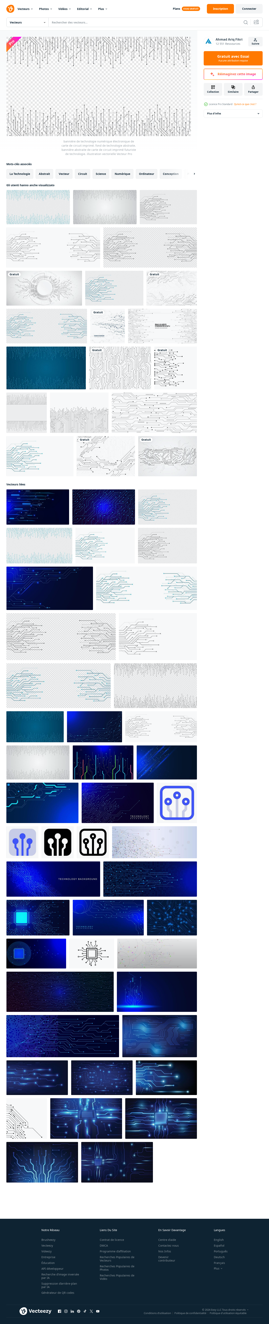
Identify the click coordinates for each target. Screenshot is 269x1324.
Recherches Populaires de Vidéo (117, 1277)
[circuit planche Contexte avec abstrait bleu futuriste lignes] (159, 1036)
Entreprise (48, 1257)
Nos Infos (164, 1251)
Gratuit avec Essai (233, 58)
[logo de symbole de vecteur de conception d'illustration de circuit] (175, 368)
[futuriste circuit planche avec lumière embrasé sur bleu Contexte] (166, 1077)
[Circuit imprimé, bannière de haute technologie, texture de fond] (26, 413)
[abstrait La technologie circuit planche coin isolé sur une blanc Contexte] (26, 1118)
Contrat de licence (112, 1240)
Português (221, 1251)
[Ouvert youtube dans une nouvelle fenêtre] (97, 1311)
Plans (176, 9)
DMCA (104, 1245)
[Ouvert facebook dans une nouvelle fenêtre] (59, 1311)
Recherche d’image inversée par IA (60, 1276)
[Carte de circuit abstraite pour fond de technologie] (107, 326)
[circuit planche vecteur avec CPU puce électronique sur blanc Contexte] (91, 953)
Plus (101, 9)
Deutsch (219, 1257)
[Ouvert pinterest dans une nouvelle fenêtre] (78, 1311)
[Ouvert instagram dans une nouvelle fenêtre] (65, 1311)
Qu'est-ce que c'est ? (245, 104)
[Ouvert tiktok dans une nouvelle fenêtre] (85, 1311)
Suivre (255, 43)
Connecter (249, 9)
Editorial (83, 9)
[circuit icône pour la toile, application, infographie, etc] (177, 803)
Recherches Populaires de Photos (117, 1267)
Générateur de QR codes (57, 1293)
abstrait (44, 174)
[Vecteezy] (10, 9)
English (219, 1240)
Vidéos (62, 9)
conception (171, 174)
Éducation (48, 1263)
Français (219, 1263)
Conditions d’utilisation (157, 1313)
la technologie (20, 174)
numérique (122, 174)
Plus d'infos (214, 113)
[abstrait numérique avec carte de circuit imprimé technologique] (106, 456)
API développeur (52, 1268)
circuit (82, 174)
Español (219, 1245)
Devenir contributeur (166, 1258)
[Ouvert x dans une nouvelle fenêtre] (91, 1311)
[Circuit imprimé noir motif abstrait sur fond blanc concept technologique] (154, 413)
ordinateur (146, 174)
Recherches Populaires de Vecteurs (117, 1258)
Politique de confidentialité (190, 1313)
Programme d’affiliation (115, 1251)
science (101, 174)
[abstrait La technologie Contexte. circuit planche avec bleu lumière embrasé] (102, 1077)
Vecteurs (23, 9)
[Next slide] (191, 174)
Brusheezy (48, 1240)
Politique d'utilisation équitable (228, 1313)
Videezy (46, 1251)
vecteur (64, 174)
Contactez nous (168, 1245)
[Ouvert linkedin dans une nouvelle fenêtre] (72, 1311)
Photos (44, 9)
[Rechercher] (245, 22)
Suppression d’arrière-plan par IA (59, 1285)
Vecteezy (47, 1245)
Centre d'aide (167, 1240)
